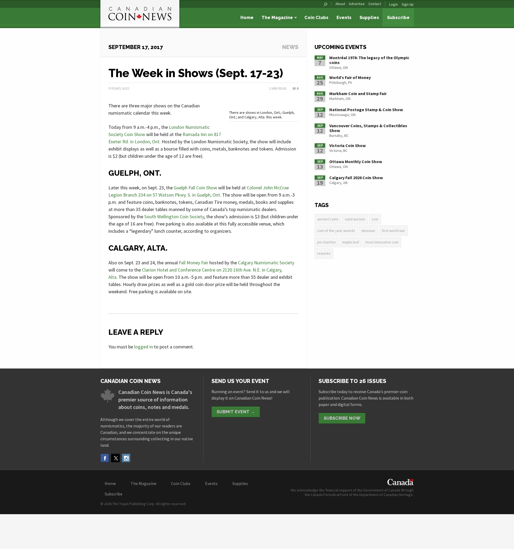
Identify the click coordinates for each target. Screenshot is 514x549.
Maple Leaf (350, 242)
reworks (324, 253)
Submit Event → (236, 411)
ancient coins (327, 219)
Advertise (357, 4)
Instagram (126, 458)
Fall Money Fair (193, 263)
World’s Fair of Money (350, 77)
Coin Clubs (316, 17)
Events (344, 17)
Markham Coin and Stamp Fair (358, 93)
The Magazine (277, 17)
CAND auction (355, 219)
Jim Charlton (326, 242)
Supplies (369, 17)
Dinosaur (368, 230)
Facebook (104, 458)
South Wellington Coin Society (174, 216)
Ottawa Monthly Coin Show (355, 161)
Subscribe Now (342, 418)
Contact (374, 4)
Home (247, 17)
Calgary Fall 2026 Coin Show (356, 177)
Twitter (115, 458)
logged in (143, 347)
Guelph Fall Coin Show (195, 188)
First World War (393, 230)
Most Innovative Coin (382, 242)
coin (375, 219)
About (340, 4)
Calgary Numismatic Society (266, 263)
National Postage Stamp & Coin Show (366, 109)
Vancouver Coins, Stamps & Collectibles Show (368, 128)
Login (393, 4)
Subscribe (398, 17)
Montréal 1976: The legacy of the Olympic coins (369, 60)
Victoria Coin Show (347, 145)
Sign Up (408, 4)
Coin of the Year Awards (336, 230)
